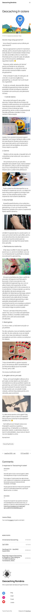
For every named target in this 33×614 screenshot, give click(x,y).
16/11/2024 (28, 544)
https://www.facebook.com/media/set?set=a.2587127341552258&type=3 (14, 507)
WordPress (28, 611)
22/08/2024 (28, 558)
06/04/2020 (6, 468)
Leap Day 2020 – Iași (9, 453)
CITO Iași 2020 (25, 453)
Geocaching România (9, 2)
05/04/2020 (6, 495)
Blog (20, 35)
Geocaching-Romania (12, 35)
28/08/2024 (28, 550)
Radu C (5, 470)
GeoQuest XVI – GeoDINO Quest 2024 (10, 550)
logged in (11, 520)
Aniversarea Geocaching (10, 540)
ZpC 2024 (5, 544)
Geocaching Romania (8, 444)
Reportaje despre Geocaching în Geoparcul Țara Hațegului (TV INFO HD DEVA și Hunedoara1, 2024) (12, 558)
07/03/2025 (28, 539)
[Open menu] (30, 2)
